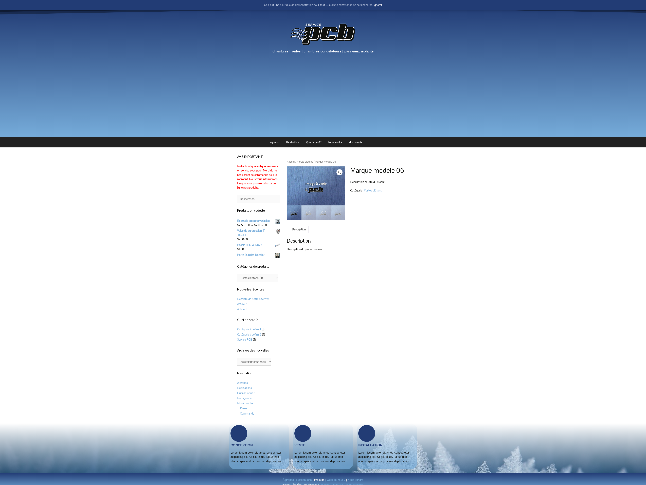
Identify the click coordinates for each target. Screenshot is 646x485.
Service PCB (244, 339)
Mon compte (355, 142)
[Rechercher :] (258, 199)
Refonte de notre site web (253, 299)
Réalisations (292, 142)
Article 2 (242, 304)
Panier (244, 408)
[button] (339, 172)
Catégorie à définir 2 (249, 334)
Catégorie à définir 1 (249, 329)
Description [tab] (299, 229)
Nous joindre (335, 142)
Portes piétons (305, 161)
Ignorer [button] (378, 5)
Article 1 (242, 309)
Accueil (291, 161)
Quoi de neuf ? (314, 142)
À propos (275, 142)
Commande (247, 413)
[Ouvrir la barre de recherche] (374, 142)
